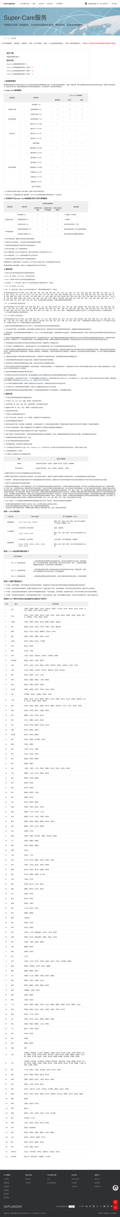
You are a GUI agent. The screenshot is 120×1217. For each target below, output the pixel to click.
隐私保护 (107, 1213)
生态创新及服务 (51, 1183)
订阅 (71, 1206)
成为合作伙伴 (75, 1179)
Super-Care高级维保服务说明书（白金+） (19, 74)
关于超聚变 (59, 3)
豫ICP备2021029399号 (39, 1213)
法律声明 (100, 1213)
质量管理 (6, 1183)
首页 (5, 38)
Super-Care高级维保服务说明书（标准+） (19, 67)
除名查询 (113, 1213)
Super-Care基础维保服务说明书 (16, 64)
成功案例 (97, 1183)
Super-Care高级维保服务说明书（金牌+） (19, 70)
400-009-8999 (42, 380)
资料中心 (97, 1179)
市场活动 (28, 1183)
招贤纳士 (6, 1190)
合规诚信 (6, 1186)
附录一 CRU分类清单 (35, 43)
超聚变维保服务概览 (12, 57)
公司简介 (6, 1179)
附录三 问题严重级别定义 (73, 43)
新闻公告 (28, 1179)
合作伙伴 (41, 3)
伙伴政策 (74, 1183)
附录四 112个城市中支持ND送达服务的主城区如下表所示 (99, 43)
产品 (48, 1179)
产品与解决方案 (24, 3)
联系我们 (6, 1194)
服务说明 (16, 43)
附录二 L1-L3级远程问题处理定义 (53, 43)
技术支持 (49, 3)
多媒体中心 (97, 1186)
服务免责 (24, 43)
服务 (34, 3)
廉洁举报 (6, 1197)
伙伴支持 (74, 1186)
